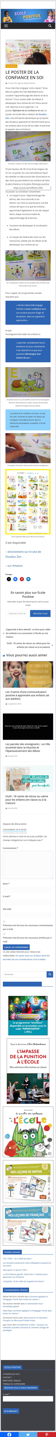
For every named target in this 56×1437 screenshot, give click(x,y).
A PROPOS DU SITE (11, 1374)
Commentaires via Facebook (15, 833)
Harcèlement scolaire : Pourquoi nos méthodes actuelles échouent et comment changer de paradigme (26, 1327)
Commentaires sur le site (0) (14, 829)
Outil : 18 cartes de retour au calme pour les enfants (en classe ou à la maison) (28, 645)
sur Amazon (15, 565)
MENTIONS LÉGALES (12, 1380)
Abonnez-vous (40, 613)
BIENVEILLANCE (11, 66)
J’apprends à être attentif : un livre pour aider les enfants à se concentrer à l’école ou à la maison (28, 633)
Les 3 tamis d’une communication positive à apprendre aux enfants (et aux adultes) (27, 695)
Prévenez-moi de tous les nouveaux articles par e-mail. (27, 939)
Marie (5, 1310)
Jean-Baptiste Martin (27, 83)
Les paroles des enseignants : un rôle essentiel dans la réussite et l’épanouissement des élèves (27, 747)
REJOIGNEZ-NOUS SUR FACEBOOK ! (22, 984)
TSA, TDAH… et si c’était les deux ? (17, 1258)
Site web (7, 909)
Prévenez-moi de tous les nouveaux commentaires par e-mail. (28, 927)
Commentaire (10, 848)
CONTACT (7, 1377)
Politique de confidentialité (14, 1384)
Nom (6, 883)
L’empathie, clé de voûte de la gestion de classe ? (23, 1281)
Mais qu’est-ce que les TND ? (15, 1270)
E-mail (7, 896)
